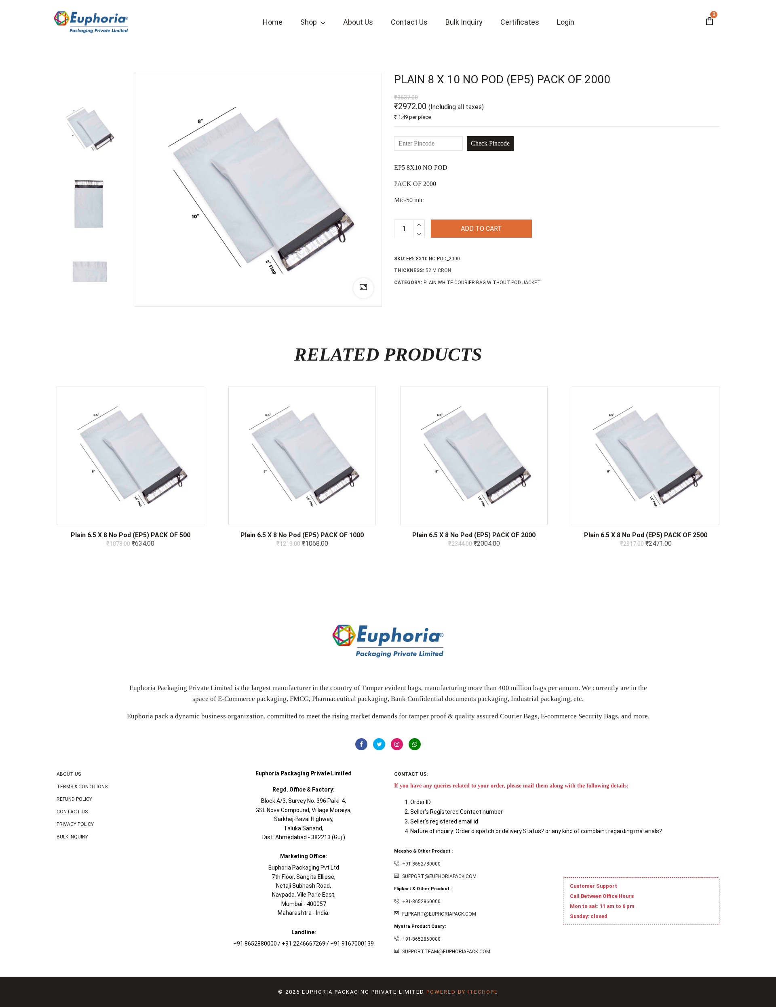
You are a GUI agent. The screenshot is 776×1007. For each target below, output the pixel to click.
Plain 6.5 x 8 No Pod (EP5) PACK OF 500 (130, 535)
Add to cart (481, 228)
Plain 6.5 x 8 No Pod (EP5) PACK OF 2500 (645, 535)
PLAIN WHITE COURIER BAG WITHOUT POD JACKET (482, 282)
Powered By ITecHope (462, 992)
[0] (709, 22)
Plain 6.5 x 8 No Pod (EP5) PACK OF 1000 (302, 535)
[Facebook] (361, 744)
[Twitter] (379, 744)
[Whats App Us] (415, 744)
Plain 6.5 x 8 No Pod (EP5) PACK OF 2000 (474, 535)
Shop (309, 22)
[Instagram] (397, 744)
